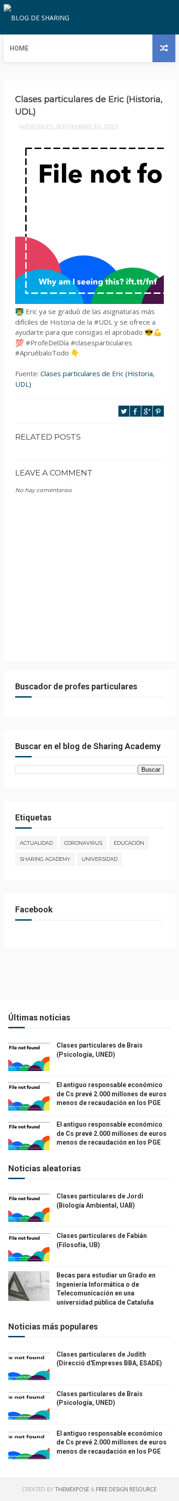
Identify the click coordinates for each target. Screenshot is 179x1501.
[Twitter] (152, 17)
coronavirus (83, 843)
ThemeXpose (72, 1489)
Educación (129, 843)
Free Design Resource (126, 1489)
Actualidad (36, 843)
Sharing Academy (45, 859)
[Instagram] (166, 17)
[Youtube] (174, 17)
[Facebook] (144, 17)
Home (19, 48)
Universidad (99, 859)
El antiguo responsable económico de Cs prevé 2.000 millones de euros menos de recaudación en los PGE (111, 1093)
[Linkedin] (159, 17)
